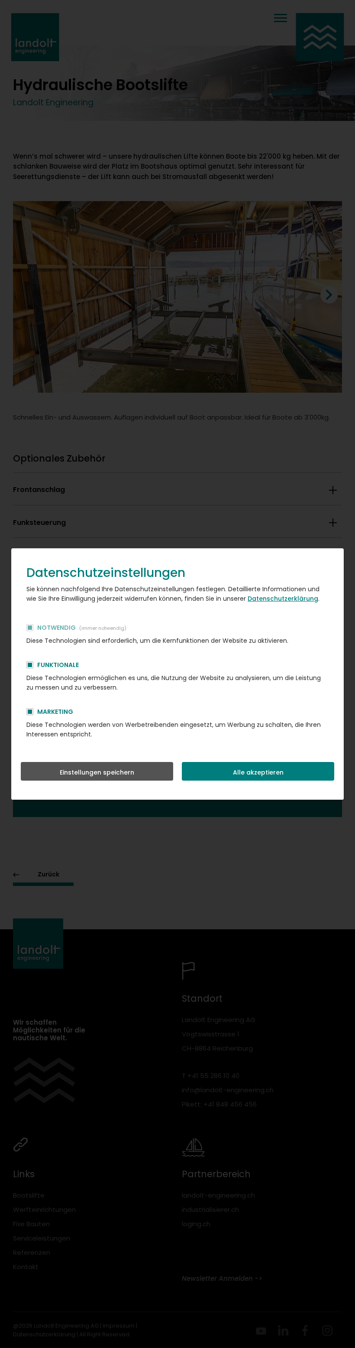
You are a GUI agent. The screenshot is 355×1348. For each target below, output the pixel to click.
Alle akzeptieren (258, 772)
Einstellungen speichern (97, 772)
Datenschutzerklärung (283, 598)
